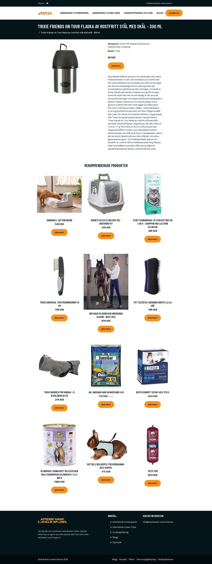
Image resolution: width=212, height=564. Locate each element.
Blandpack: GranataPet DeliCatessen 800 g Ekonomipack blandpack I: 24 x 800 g (59, 474)
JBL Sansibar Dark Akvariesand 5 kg (106, 392)
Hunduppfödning (120, 532)
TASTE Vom (153, 471)
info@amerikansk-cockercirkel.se (159, 3)
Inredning (125, 46)
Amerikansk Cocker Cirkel (106, 13)
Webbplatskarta (165, 559)
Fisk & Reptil (131, 43)
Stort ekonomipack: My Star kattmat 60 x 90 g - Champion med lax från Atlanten (152, 223)
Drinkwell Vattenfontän (59, 220)
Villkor (132, 559)
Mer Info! (116, 66)
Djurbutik (174, 13)
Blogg (160, 13)
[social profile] (47, 3)
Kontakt (123, 559)
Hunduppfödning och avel (138, 13)
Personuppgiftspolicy (146, 559)
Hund (122, 43)
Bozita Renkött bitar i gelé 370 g (152, 392)
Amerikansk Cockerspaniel (74, 13)
